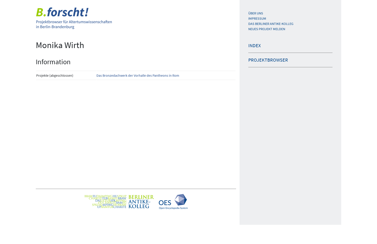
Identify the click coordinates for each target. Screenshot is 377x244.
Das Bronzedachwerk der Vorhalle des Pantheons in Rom (137, 75)
